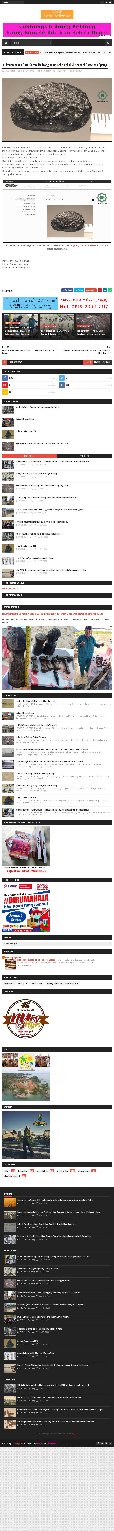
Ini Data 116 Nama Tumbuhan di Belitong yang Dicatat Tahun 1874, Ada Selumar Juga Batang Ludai (53, 1385)
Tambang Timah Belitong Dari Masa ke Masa (62, 983)
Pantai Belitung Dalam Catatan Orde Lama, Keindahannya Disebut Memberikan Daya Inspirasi (50, 761)
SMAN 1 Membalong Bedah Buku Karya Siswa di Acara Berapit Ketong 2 (42, 521)
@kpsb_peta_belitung (10, 588)
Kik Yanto (39, 1443)
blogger (88, 362)
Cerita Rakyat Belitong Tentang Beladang (31, 737)
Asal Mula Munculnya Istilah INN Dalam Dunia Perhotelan (36, 725)
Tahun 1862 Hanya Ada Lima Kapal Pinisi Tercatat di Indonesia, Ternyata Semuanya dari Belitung (51, 569)
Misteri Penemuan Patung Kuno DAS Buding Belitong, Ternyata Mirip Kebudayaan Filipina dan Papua (52, 52)
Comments (84, 456)
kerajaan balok (9, 983)
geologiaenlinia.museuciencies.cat (87, 245)
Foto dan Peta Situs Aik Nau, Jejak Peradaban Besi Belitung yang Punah (91, 332)
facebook (106, 362)
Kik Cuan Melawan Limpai (25, 419)
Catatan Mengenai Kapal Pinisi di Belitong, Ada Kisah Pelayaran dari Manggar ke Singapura (49, 509)
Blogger (74, 1433)
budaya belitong (49, 326)
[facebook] (102, 2)
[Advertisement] (57, 1468)
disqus (97, 362)
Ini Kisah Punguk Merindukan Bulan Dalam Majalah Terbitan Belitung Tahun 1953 (47, 1223)
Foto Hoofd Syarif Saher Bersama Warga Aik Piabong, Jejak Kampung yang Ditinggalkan (49, 1397)
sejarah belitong (60, 70)
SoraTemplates (17, 1443)
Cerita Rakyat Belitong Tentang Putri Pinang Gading (35, 773)
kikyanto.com (52, 1443)
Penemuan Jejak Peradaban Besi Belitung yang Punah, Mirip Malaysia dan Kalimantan (47, 497)
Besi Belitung (83, 326)
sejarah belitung (76, 70)
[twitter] (106, 2)
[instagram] (110, 2)
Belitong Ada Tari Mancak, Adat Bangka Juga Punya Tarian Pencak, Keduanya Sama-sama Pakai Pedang (55, 1199)
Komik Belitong (37, 983)
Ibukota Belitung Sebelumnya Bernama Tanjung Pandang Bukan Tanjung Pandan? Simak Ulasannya (52, 749)
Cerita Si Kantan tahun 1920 (26, 431)
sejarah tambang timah (12, 1176)
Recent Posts (30, 456)
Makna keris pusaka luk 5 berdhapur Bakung (36, 959)
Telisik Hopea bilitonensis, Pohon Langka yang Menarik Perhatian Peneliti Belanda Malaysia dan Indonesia (56, 1421)
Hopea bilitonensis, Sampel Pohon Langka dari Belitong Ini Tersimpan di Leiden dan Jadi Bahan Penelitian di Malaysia (60, 1409)
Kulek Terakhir (23, 983)
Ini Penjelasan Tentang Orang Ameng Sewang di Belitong (55, 332)
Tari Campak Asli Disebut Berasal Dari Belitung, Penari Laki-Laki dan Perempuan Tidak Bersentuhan (54, 1236)
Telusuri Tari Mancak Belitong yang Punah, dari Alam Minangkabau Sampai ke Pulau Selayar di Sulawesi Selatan (58, 1211)
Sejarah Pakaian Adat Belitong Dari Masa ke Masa (34, 557)
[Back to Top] (110, 1443)
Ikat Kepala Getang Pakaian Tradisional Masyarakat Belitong (38, 407)
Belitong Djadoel (13, 957)
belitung (7, 1171)
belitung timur (23, 1171)
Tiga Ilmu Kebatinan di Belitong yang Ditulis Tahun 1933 (36, 700)
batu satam (46, 70)
